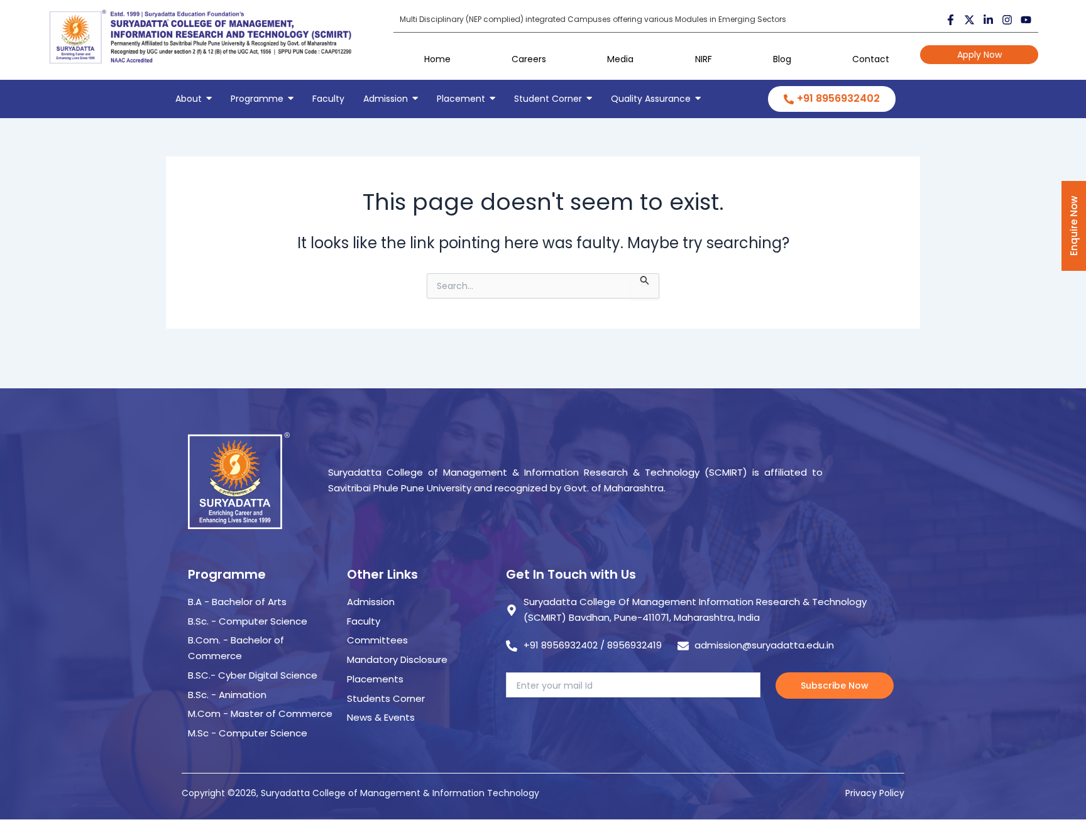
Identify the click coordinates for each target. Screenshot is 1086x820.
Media (620, 59)
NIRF (703, 59)
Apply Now (979, 54)
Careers (529, 59)
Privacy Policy (874, 793)
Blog (782, 59)
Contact (870, 59)
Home (437, 59)
